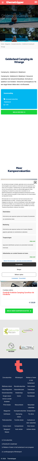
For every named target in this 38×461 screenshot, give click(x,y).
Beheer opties (19, 274)
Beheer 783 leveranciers (9, 260)
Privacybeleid (22, 278)
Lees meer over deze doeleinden (24, 260)
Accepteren (19, 264)
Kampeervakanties (16, 44)
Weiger (19, 269)
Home (2, 44)
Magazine (7, 44)
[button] (35, 182)
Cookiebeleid (15, 278)
